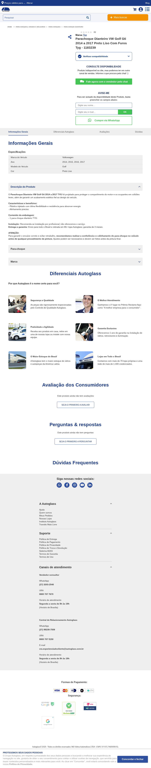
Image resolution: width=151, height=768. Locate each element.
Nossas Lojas (45, 518)
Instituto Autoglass (47, 521)
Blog (147, 3)
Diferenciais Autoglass (64, 132)
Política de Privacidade (49, 545)
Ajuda (42, 510)
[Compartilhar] (69, 37)
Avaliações (105, 132)
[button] (75, 187)
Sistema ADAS (46, 551)
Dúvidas (139, 132)
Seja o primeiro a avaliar (75, 405)
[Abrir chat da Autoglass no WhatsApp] (59, 485)
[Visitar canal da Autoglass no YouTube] (82, 485)
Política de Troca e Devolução (53, 548)
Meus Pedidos (45, 515)
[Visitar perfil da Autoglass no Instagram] (74, 485)
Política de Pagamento (49, 542)
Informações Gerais (18, 132)
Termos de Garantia (48, 554)
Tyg (85, 35)
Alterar (30, 3)
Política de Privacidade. (21, 764)
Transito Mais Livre (48, 524)
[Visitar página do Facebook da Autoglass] (66, 485)
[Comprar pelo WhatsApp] (104, 120)
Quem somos (45, 512)
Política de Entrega (48, 539)
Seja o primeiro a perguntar (75, 441)
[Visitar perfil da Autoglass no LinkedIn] (89, 485)
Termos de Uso (46, 557)
